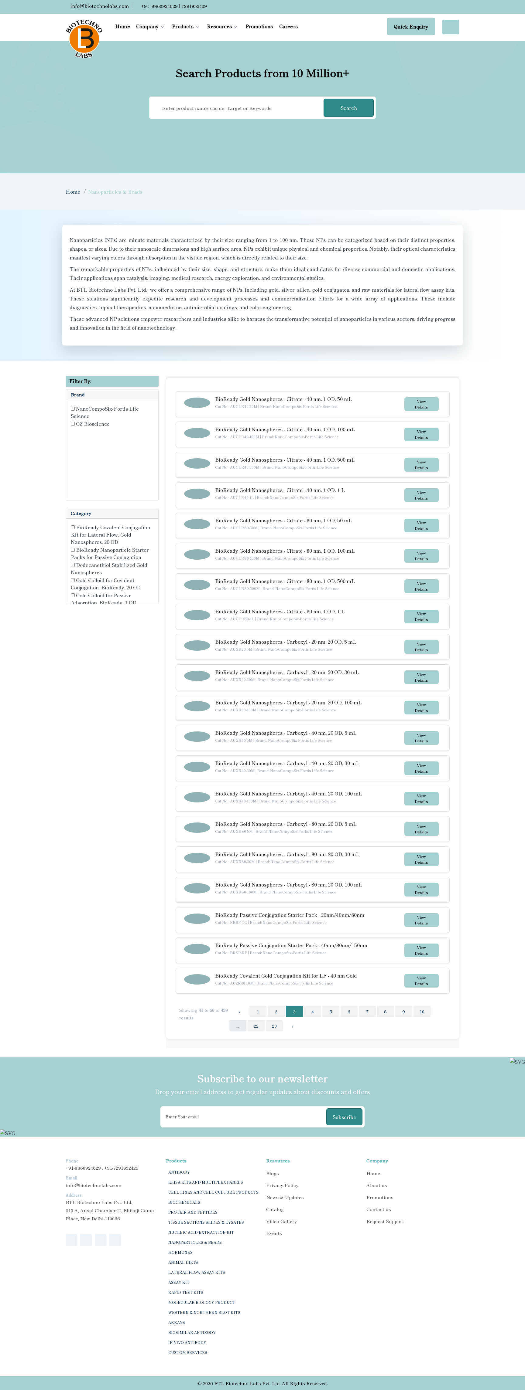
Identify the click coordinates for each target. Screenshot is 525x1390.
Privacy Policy (282, 1185)
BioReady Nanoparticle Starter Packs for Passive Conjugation (110, 553)
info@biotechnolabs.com (99, 5)
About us (376, 1185)
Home (122, 26)
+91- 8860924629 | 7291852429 (173, 6)
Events (274, 1233)
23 (274, 1025)
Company (147, 26)
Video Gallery (281, 1221)
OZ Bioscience (93, 423)
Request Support (385, 1221)
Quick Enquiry (411, 26)
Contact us (378, 1209)
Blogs (272, 1173)
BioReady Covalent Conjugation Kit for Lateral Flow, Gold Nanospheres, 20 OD (110, 534)
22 (256, 1025)
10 (422, 1011)
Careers (288, 26)
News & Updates (285, 1197)
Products (183, 26)
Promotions (259, 26)
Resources (219, 26)
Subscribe (344, 1116)
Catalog (275, 1209)
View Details (421, 404)
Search (349, 107)
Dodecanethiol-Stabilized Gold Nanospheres (109, 568)
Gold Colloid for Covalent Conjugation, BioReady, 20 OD (106, 583)
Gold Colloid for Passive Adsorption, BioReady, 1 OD (103, 599)
